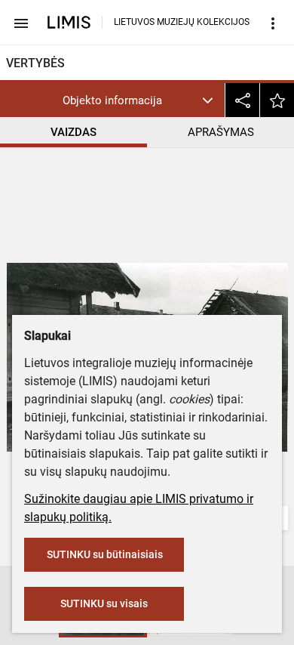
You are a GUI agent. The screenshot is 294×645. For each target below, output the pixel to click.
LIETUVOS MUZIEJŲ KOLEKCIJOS (182, 22)
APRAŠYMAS (221, 132)
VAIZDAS (73, 132)
